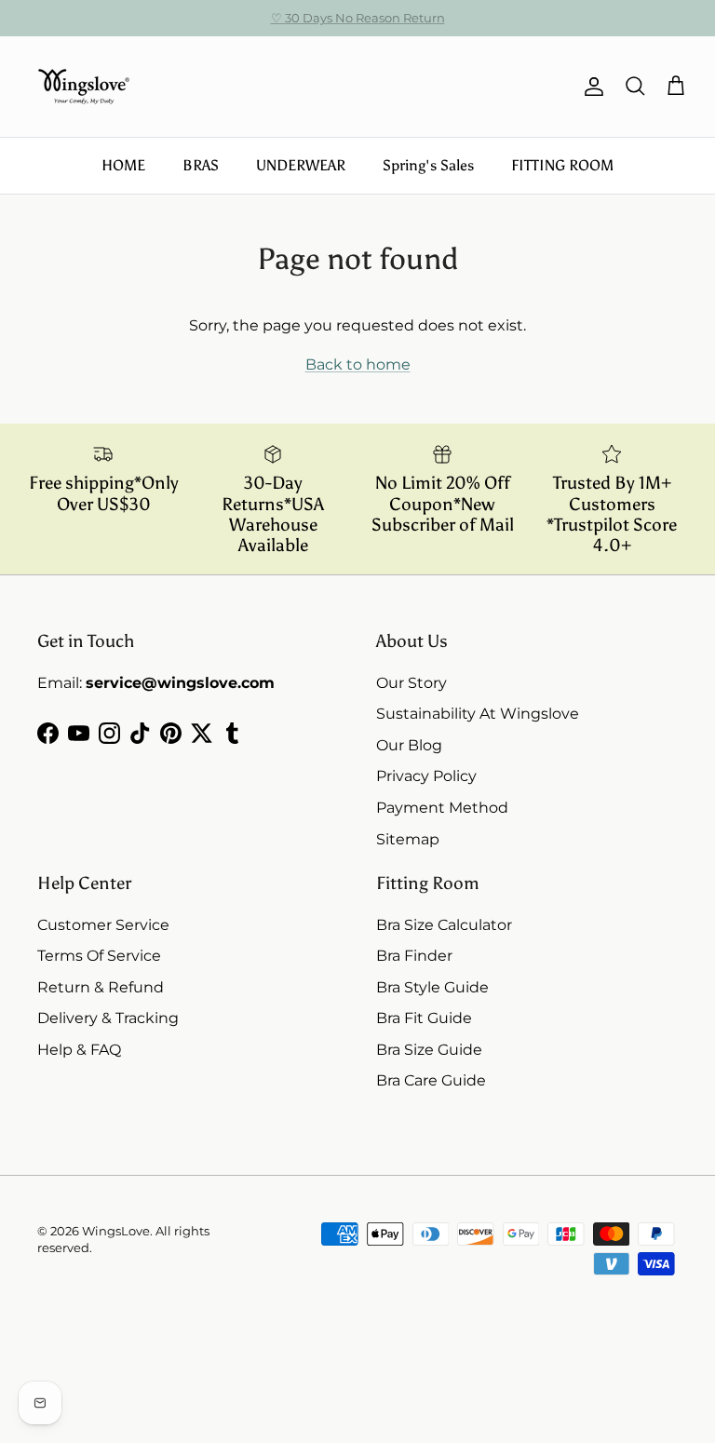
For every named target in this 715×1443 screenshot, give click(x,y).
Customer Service (103, 925)
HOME (123, 165)
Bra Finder (414, 955)
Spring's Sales (428, 165)
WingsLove (116, 1230)
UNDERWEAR (300, 165)
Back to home (358, 364)
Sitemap (407, 839)
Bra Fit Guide (424, 1018)
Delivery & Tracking (108, 1018)
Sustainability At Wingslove (477, 713)
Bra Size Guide (429, 1050)
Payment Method (442, 807)
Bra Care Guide (431, 1080)
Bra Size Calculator (444, 925)
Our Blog (409, 745)
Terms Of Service (99, 955)
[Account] (590, 86)
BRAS (200, 165)
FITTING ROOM (562, 165)
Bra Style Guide (432, 987)
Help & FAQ (79, 1050)
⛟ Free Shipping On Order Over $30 (358, 25)
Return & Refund (100, 987)
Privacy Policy (426, 776)
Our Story (411, 683)
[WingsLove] (84, 86)
